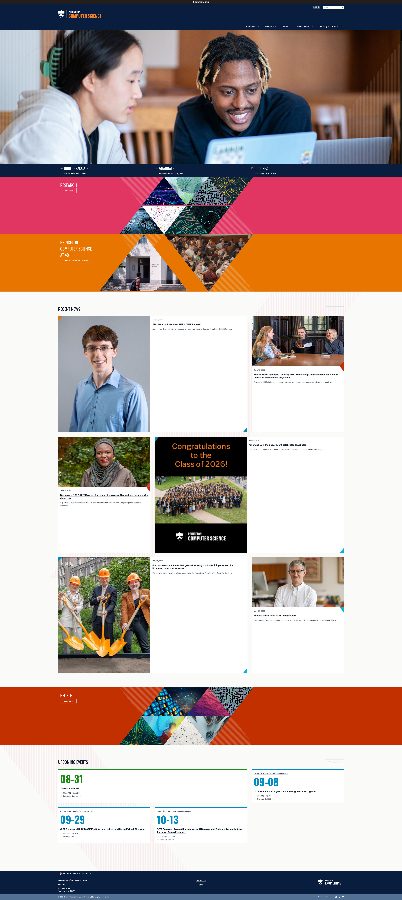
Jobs (201, 885)
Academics (251, 26)
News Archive (335, 309)
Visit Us (61, 884)
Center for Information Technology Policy (271, 773)
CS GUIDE (316, 7)
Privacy (95, 897)
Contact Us (201, 880)
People (285, 26)
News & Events (304, 26)
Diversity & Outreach (328, 26)
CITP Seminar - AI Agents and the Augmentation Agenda (285, 791)
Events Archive (334, 762)
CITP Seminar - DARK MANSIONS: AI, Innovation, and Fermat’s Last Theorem (102, 829)
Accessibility (104, 897)
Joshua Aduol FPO (70, 788)
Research (269, 26)
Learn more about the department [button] (76, 260)
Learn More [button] (68, 190)
